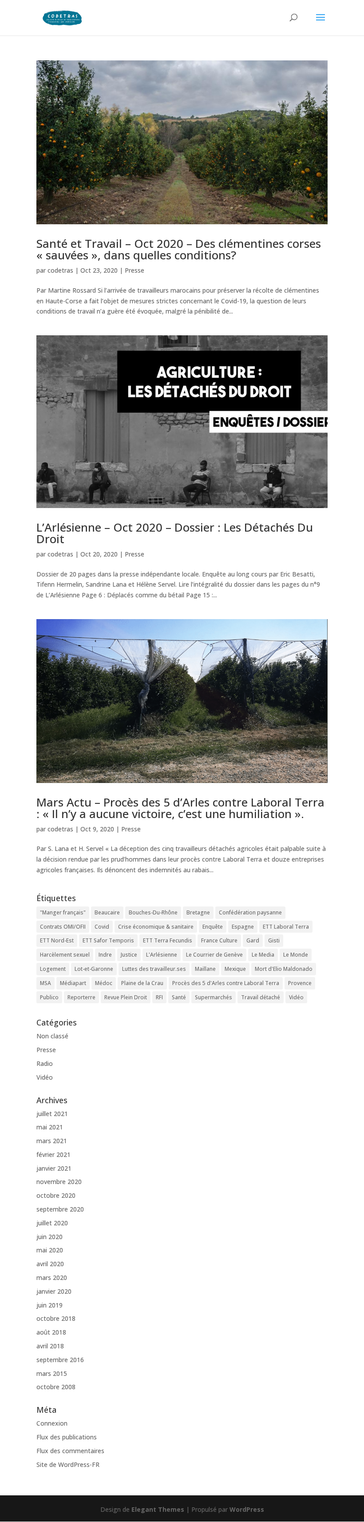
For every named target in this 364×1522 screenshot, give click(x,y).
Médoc (103, 983)
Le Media (263, 954)
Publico (49, 997)
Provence (300, 983)
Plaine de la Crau (142, 983)
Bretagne (198, 912)
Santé (179, 997)
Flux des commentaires (70, 1450)
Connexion (51, 1423)
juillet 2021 (52, 1113)
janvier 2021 (53, 1168)
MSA (45, 983)
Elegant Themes (157, 1509)
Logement (53, 969)
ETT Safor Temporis (108, 940)
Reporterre (81, 997)
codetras (60, 270)
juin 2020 (49, 1236)
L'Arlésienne (161, 954)
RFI (159, 997)
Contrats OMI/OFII (63, 926)
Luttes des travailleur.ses (154, 969)
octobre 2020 (55, 1195)
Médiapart (73, 983)
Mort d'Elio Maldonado (284, 969)
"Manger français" (63, 912)
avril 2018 (50, 1346)
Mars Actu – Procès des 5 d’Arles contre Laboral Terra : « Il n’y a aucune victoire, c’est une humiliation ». (180, 808)
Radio (44, 1063)
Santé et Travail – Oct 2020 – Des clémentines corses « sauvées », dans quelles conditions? (178, 249)
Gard (252, 940)
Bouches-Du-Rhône (153, 912)
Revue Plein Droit (125, 997)
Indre (105, 954)
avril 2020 (50, 1264)
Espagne (243, 926)
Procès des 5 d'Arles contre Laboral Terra (225, 983)
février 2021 (53, 1154)
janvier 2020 (53, 1291)
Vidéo (296, 997)
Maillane (205, 969)
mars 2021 (51, 1141)
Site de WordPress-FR (67, 1464)
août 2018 (51, 1332)
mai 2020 (49, 1250)
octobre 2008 (55, 1387)
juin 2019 (49, 1305)
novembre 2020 (59, 1181)
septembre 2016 (60, 1359)
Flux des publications (66, 1437)
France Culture (219, 940)
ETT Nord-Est (57, 940)
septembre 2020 (60, 1209)
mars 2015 (51, 1373)
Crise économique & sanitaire (156, 926)
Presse (134, 270)
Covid (102, 926)
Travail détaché (260, 997)
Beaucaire (107, 912)
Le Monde (295, 954)
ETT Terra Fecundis (167, 940)
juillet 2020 (52, 1223)
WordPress (246, 1509)
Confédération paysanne (250, 912)
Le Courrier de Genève (214, 954)
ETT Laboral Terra (286, 926)
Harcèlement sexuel (65, 954)
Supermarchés (213, 997)
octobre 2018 (55, 1318)
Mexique (235, 969)
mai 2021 (49, 1127)
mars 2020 (51, 1277)
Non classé (52, 1036)
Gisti (274, 940)
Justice (129, 954)
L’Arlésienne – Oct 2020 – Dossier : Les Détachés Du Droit (174, 533)
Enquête (212, 926)
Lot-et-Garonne (94, 969)
